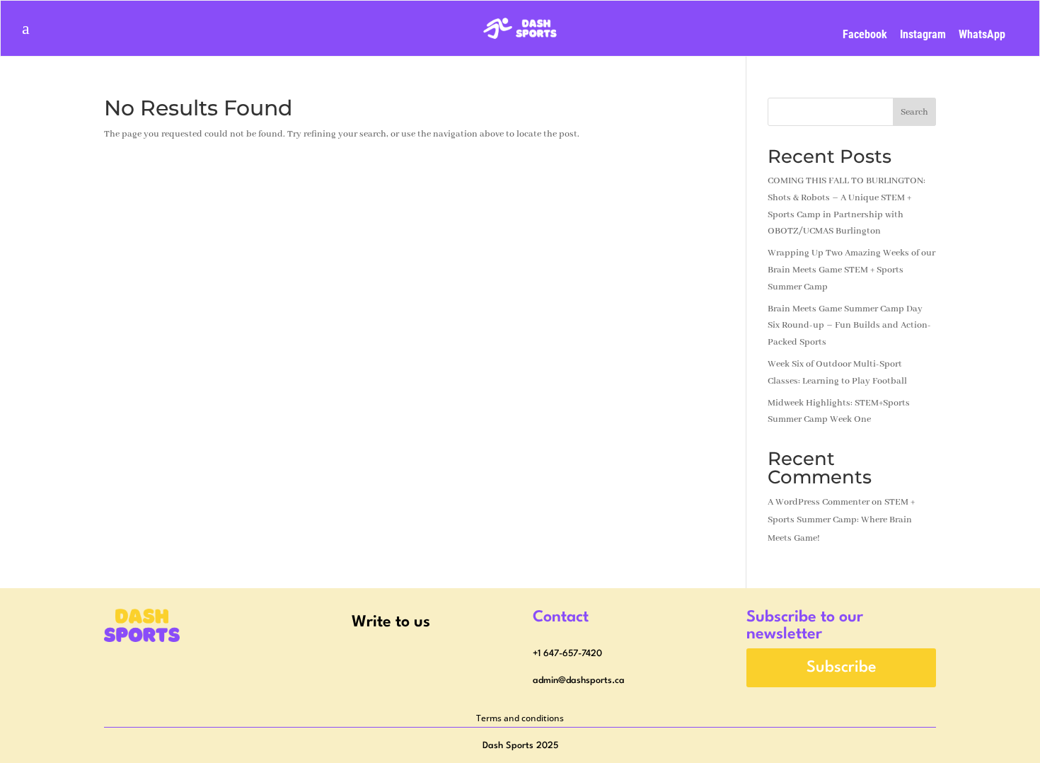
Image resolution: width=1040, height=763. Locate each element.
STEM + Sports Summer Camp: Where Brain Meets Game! (841, 520)
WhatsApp (982, 34)
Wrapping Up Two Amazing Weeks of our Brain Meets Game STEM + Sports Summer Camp (851, 270)
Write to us (391, 622)
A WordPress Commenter (818, 502)
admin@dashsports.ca (579, 680)
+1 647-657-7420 (567, 653)
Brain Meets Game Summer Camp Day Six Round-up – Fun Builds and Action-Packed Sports (849, 326)
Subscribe (842, 667)
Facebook (865, 34)
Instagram (923, 34)
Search (914, 112)
